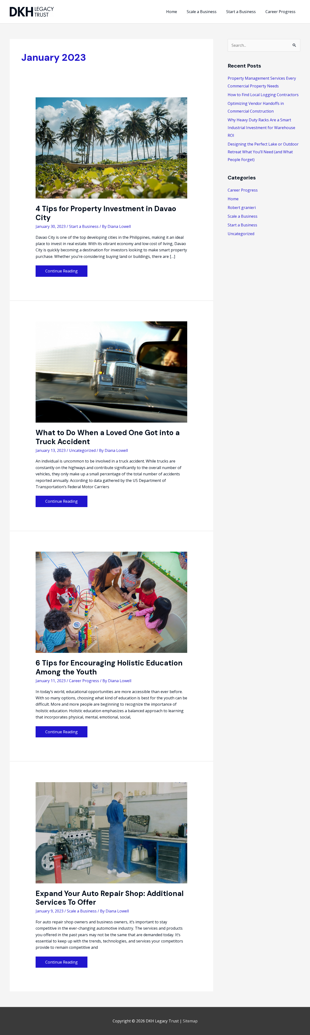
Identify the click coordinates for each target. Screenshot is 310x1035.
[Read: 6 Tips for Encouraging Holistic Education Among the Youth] (111, 602)
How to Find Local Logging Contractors (263, 94)
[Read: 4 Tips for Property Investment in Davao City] (111, 147)
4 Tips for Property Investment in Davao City (106, 213)
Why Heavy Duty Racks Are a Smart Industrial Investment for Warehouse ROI (261, 127)
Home (233, 198)
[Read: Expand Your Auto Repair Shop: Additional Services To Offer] (111, 832)
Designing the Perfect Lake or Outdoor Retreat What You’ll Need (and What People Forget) (263, 151)
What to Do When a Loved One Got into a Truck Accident (108, 437)
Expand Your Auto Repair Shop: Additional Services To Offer (110, 898)
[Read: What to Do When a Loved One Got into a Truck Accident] (111, 371)
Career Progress (84, 680)
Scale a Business (82, 911)
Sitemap (190, 1021)
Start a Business (84, 226)
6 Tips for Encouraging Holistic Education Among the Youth (109, 667)
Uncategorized (82, 450)
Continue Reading (61, 272)
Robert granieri (242, 207)
